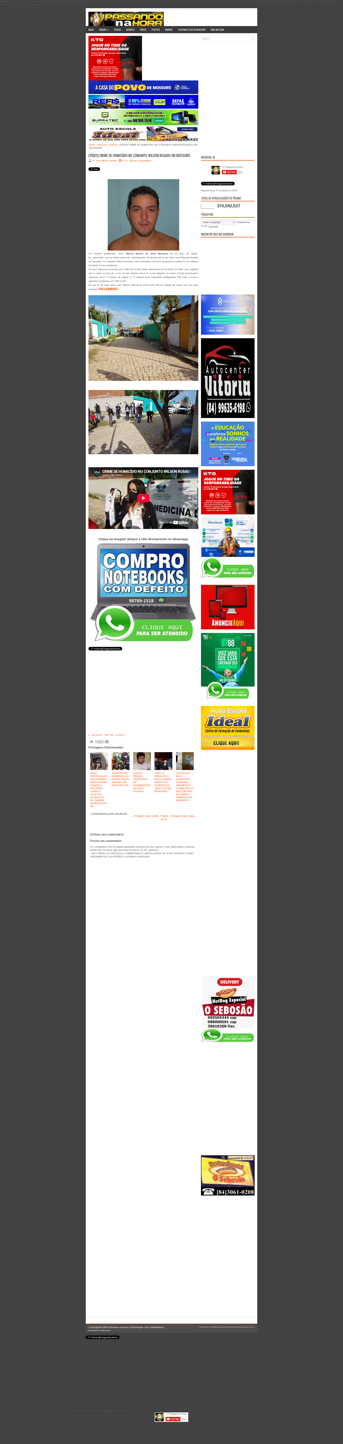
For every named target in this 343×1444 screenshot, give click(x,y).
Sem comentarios (142, 160)
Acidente (130, 29)
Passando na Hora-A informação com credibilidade (135, 1327)
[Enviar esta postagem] (91, 741)
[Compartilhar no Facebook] (107, 741)
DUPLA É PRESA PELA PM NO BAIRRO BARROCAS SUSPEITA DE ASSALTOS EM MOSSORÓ (163, 782)
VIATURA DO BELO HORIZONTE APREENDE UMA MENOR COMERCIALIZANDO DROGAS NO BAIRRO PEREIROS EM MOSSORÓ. (185, 787)
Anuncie (169, 29)
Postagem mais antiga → (183, 816)
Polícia (117, 29)
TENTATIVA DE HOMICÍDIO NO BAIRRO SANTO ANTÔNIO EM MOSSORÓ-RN (121, 779)
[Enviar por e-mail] (97, 741)
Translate (213, 226)
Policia (113, 144)
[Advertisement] (228, 97)
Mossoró (102, 144)
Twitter (108, 735)
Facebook (96, 735)
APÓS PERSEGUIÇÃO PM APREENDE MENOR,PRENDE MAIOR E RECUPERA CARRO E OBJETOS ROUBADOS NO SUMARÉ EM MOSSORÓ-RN (99, 790)
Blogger (106, 1330)
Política (156, 29)
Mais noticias (217, 29)
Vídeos (143, 29)
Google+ (120, 735)
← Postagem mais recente (145, 816)
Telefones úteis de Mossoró (191, 29)
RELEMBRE (108, 289)
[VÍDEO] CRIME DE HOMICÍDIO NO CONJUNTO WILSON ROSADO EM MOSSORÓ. (139, 155)
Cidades (104, 29)
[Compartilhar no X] (104, 741)
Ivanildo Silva (228, 1327)
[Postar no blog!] (100, 741)
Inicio (91, 29)
